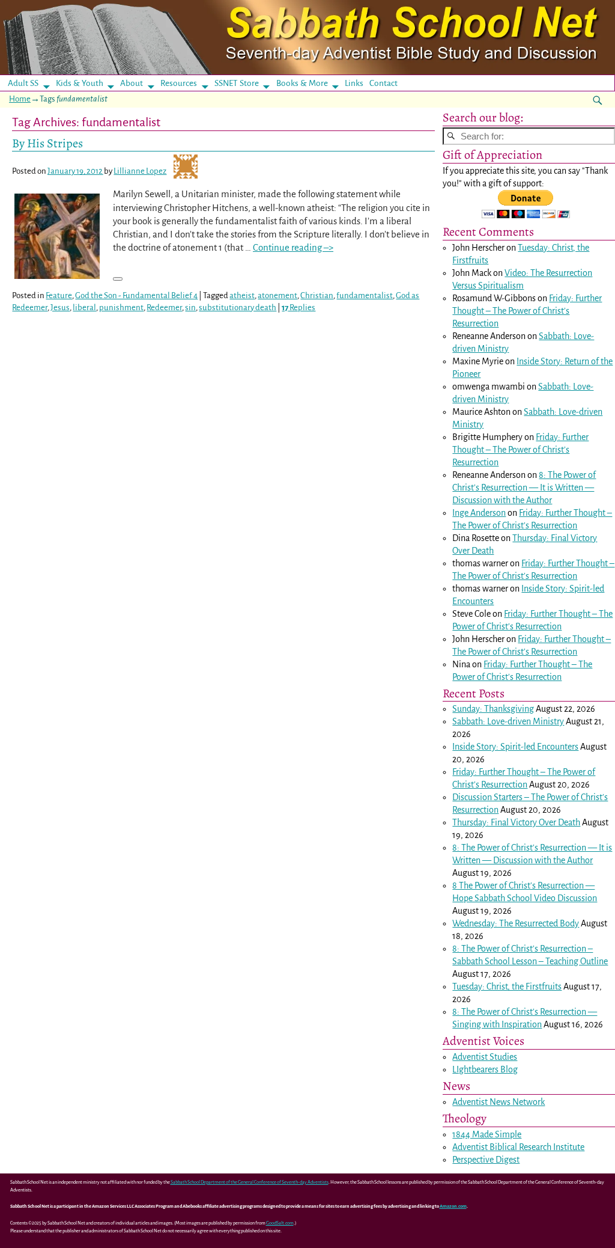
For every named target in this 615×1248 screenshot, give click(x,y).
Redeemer (164, 307)
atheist (242, 295)
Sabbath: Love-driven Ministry (508, 721)
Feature (59, 295)
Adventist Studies (484, 1057)
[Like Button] (118, 279)
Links (358, 83)
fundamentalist (364, 295)
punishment (121, 307)
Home (20, 98)
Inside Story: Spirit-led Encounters (515, 746)
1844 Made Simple (486, 1134)
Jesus (60, 307)
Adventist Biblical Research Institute (518, 1147)
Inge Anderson (479, 513)
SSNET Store (236, 83)
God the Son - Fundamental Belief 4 (136, 295)
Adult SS (23, 83)
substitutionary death (237, 307)
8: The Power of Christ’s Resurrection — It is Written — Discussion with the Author (524, 487)
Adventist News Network (498, 1102)
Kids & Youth (79, 83)
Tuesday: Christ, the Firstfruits (507, 986)
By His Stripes (47, 143)
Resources (178, 83)
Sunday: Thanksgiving (493, 709)
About (131, 83)
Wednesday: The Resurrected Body (515, 923)
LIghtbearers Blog (485, 1069)
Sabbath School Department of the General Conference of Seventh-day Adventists (250, 1182)
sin (190, 307)
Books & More (302, 83)
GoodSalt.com (280, 1223)
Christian (316, 295)
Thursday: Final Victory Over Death (516, 822)
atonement (277, 295)
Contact (383, 83)
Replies (298, 307)
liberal (84, 307)
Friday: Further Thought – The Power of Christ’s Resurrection (527, 310)
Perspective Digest (486, 1159)
